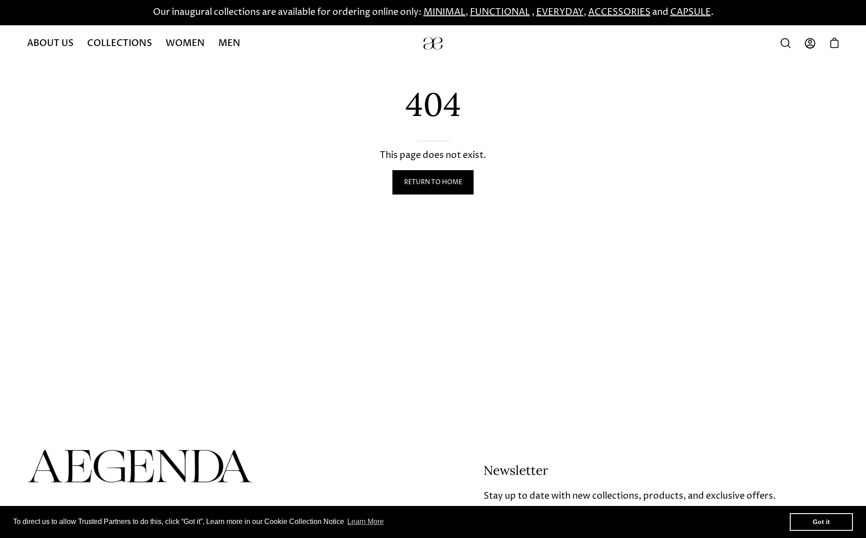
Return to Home (433, 182)
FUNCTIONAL (500, 12)
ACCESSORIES (619, 12)
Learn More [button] (365, 521)
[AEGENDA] (433, 43)
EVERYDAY (560, 12)
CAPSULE (690, 12)
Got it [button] (821, 521)
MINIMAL (444, 12)
